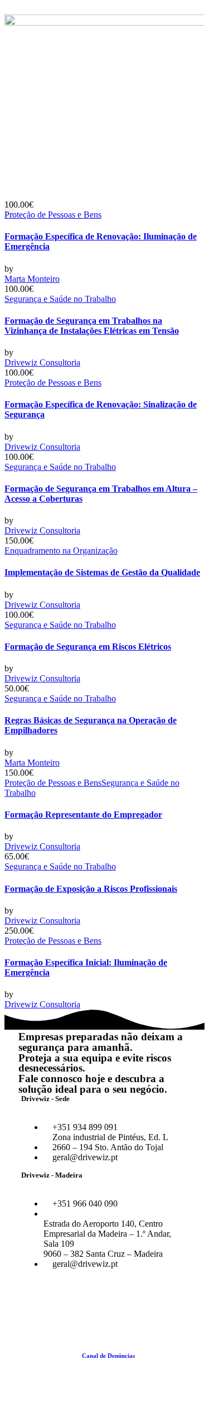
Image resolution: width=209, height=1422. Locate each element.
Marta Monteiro (32, 279)
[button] (10, 209)
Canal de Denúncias (108, 1355)
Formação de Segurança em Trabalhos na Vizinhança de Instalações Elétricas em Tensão (91, 325)
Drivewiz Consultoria (42, 362)
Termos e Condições (164, 1355)
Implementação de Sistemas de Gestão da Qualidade (102, 572)
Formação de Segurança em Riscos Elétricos (87, 646)
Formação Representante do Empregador (83, 814)
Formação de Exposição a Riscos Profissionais (90, 888)
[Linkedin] (62, 1302)
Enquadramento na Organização (61, 550)
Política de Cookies (62, 1362)
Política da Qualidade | (50, 1355)
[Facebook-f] (32, 1302)
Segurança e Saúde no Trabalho (60, 299)
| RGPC (167, 1362)
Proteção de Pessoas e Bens (52, 214)
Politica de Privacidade (125, 1362)
